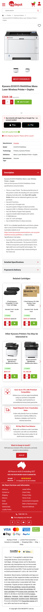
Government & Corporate (30, 501)
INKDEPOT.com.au (27, 608)
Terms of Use (26, 498)
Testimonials (6, 507)
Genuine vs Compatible (11, 542)
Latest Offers (26, 489)
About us (5, 489)
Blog (36, 542)
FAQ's (21, 544)
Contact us (5, 492)
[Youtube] (24, 522)
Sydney (32, 594)
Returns (4, 498)
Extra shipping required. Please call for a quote (19, 136)
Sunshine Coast (24, 598)
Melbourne (7, 596)
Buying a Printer (12, 540)
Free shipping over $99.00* (23, 517)
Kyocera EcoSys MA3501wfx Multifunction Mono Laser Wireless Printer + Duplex (11, 363)
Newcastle (14, 598)
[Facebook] (12, 522)
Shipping (5, 495)
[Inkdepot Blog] (29, 522)
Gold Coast (33, 596)
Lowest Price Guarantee (27, 540)
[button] (40, 306)
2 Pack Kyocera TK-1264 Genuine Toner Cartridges (31, 303)
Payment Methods (28, 507)
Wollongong (34, 598)
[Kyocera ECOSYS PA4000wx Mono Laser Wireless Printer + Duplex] (21, 45)
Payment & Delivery (12, 270)
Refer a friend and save (29, 504)
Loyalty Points (6, 509)
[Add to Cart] (14, 323)
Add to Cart (24, 102)
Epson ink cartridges (26, 589)
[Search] (38, 10)
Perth (21, 596)
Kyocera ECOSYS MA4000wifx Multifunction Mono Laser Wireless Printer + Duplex (31, 363)
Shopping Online (27, 542)
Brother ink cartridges (11, 589)
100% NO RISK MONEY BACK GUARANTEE (21, 474)
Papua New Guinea (28, 601)
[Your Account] (39, 4)
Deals (4, 501)
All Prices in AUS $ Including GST (21, 471)
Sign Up (21, 455)
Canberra (7, 598)
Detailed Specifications (14, 262)
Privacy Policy (26, 495)
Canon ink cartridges (28, 587)
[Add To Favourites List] (21, 25)
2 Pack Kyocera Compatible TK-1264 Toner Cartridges (12, 303)
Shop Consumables (22, 79)
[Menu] (3, 5)
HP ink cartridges (15, 587)
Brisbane (15, 596)
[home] (3, 15)
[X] (18, 522)
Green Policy (26, 492)
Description (9, 172)
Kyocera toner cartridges (26, 591)
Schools (4, 504)
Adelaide (26, 596)
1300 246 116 (22, 514)
